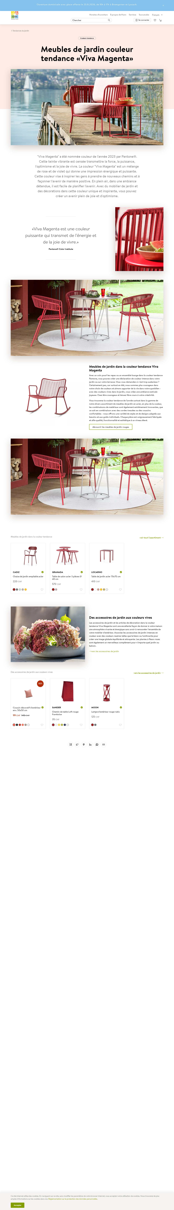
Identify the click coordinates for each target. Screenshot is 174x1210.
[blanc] (95, 589)
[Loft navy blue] (65, 725)
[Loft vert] (62, 725)
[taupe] (23, 589)
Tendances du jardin (21, 30)
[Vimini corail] (14, 725)
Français (155, 14)
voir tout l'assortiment (150, 537)
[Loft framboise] (53, 725)
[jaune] (25, 589)
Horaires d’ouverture (98, 14)
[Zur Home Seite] (15, 15)
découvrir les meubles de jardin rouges (110, 426)
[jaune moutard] (104, 589)
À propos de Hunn (118, 14)
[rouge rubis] (14, 589)
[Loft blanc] (56, 725)
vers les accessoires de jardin (105, 651)
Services (132, 14)
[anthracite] (17, 589)
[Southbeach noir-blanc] (17, 725)
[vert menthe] (20, 589)
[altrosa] (98, 589)
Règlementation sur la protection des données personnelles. (73, 1199)
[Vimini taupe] (25, 725)
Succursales (144, 14)
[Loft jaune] (59, 725)
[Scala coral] (23, 725)
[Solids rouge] (20, 725)
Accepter (17, 1205)
